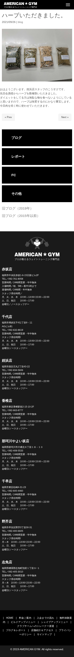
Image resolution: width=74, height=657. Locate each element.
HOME (9, 617)
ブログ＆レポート (16, 630)
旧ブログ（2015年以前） (21, 216)
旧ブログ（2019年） (17, 208)
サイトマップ (44, 634)
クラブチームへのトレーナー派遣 (35, 626)
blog (20, 22)
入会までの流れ (45, 617)
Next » (64, 117)
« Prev (8, 117)
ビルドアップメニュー (23, 622)
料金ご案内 (25, 617)
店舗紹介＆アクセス (42, 630)
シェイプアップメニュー (54, 622)
